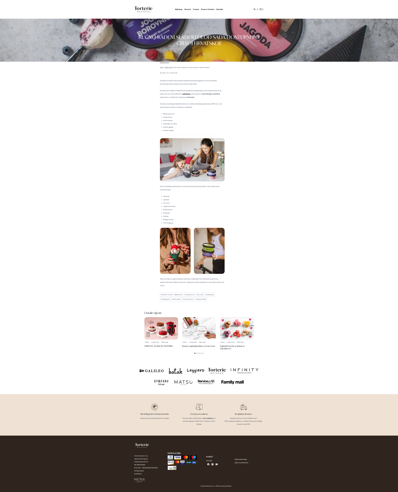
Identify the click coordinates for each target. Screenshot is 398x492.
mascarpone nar (189, 294)
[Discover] (171, 463)
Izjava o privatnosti (241, 463)
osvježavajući (210, 294)
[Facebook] (208, 464)
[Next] (250, 334)
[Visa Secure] (182, 463)
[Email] (217, 464)
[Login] (257, 9)
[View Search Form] (254, 9)
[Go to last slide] (148, 334)
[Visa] (177, 457)
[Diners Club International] (170, 457)
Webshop (178, 9)
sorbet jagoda (165, 299)
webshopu (186, 94)
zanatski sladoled (201, 299)
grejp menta (178, 294)
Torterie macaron (188, 299)
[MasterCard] (185, 457)
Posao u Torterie (207, 9)
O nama (196, 9)
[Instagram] (212, 464)
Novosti (187, 9)
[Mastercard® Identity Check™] (177, 463)
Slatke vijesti (164, 63)
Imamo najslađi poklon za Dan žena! (198, 346)
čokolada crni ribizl (166, 294)
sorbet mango (176, 299)
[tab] (194, 353)
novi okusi (200, 294)
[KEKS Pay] (191, 463)
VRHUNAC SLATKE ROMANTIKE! (158, 346)
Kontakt (219, 9)
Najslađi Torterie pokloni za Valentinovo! (232, 347)
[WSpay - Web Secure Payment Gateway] (172, 468)
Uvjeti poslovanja (241, 459)
